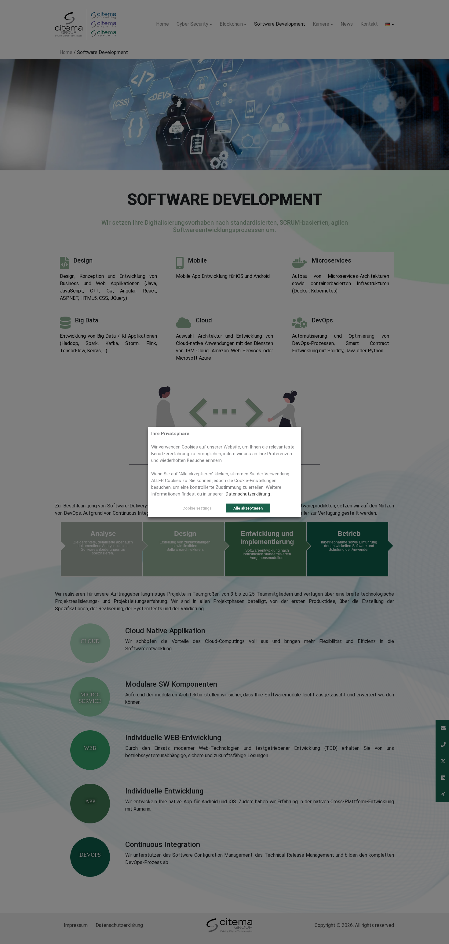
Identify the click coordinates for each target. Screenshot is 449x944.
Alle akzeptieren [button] (248, 508)
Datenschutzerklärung (248, 494)
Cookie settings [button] (197, 508)
